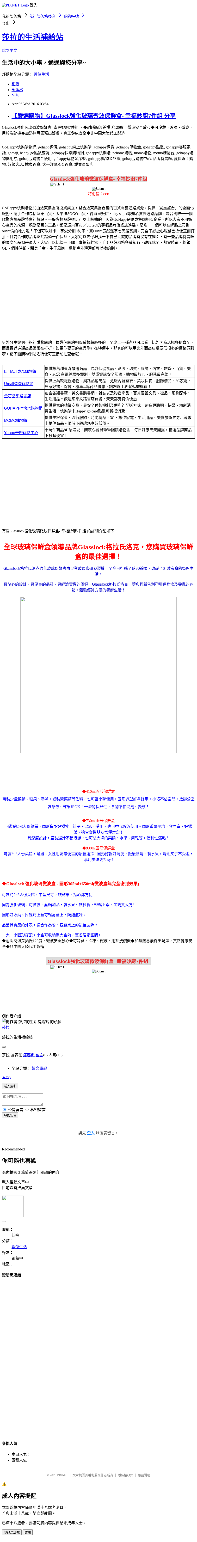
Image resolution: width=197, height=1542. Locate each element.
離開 (28, 1532)
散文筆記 (39, 1068)
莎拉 (6, 1028)
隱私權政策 (125, 1475)
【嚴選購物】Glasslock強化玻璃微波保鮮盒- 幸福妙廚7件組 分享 (94, 116)
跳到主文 (9, 51)
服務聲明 (144, 1475)
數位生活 (41, 74)
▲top (6, 1077)
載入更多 (10, 1086)
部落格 (17, 90)
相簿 (15, 84)
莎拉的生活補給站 (32, 37)
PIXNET (62, 1475)
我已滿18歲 (12, 1532)
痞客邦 (29, 1055)
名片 (15, 95)
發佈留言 (10, 1115)
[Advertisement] (98, 292)
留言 (39, 1055)
